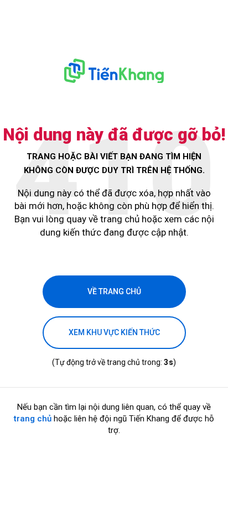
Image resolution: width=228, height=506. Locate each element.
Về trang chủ (114, 291)
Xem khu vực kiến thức (114, 332)
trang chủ (32, 419)
